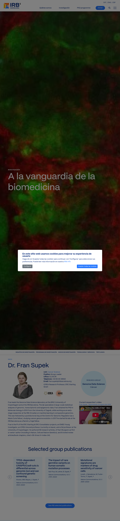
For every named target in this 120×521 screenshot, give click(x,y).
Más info (67, 261)
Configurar (27, 266)
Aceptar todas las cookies (87, 266)
